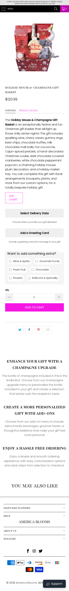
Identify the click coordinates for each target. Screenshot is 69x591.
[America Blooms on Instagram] (34, 551)
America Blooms (34, 9)
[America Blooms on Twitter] (40, 551)
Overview (10, 110)
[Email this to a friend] (48, 330)
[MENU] (1, 8)
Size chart (13, 198)
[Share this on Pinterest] (38, 330)
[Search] (56, 8)
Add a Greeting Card (34, 233)
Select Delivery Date (34, 213)
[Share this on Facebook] (29, 330)
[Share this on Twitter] (20, 330)
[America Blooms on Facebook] (28, 551)
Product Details (28, 110)
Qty (7, 290)
